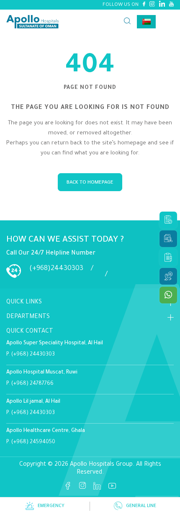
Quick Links (24, 302)
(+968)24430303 (56, 269)
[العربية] (146, 21)
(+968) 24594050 (33, 442)
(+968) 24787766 (32, 384)
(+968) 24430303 (33, 355)
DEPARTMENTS (28, 317)
